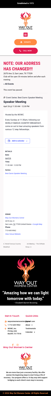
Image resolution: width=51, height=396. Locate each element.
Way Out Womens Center (14, 218)
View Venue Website (13, 234)
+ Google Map (37, 224)
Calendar (29, 332)
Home (28, 321)
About (28, 325)
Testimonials (31, 328)
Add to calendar (18, 141)
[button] (26, 35)
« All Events (8, 84)
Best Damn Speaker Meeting (16, 173)
